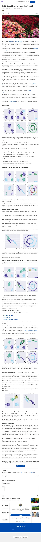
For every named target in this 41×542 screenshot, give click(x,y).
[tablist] (6, 483)
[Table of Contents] (1, 271)
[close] (30, 504)
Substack (15, 539)
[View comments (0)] (6, 13)
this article (11, 85)
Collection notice (27, 534)
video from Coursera (21, 46)
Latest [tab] (6, 495)
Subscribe (33, 1)
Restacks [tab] (8, 483)
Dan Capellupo (8, 501)
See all (4, 519)
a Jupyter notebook (12, 101)
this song (33, 472)
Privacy (20, 534)
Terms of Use (25, 517)
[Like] (3, 13)
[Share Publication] (29, 2)
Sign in (38, 1)
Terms (23, 534)
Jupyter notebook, (18, 41)
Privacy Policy (28, 518)
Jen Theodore (20, 38)
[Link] (1, 105)
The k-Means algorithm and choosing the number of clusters (12, 500)
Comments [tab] (4, 483)
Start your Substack (17, 537)
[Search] (27, 2)
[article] (20, 501)
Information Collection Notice (20, 518)
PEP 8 (22, 472)
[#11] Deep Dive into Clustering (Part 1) (11, 498)
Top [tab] (3, 495)
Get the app (25, 537)
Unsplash (24, 38)
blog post (11, 41)
